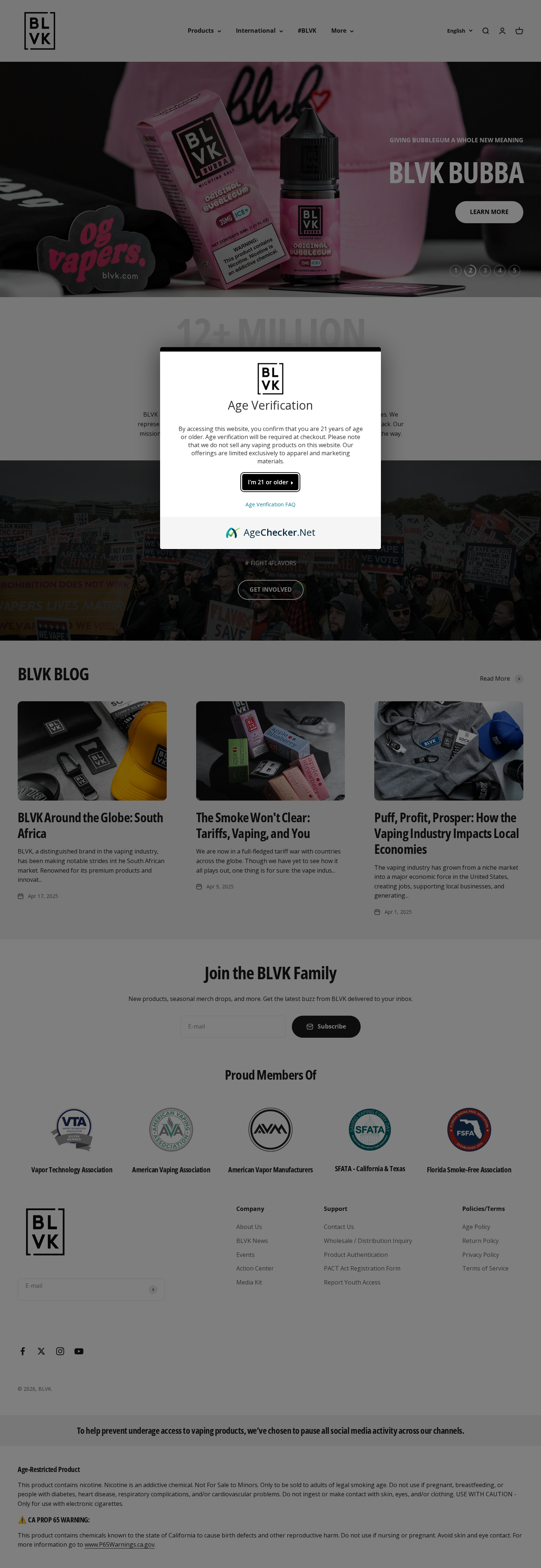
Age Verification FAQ (270, 504)
